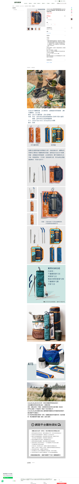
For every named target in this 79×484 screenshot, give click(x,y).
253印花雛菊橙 (49, 19)
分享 (48, 62)
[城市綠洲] (18, 2)
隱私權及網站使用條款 (33, 483)
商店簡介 (32, 482)
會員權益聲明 (45, 483)
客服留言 (45, 482)
